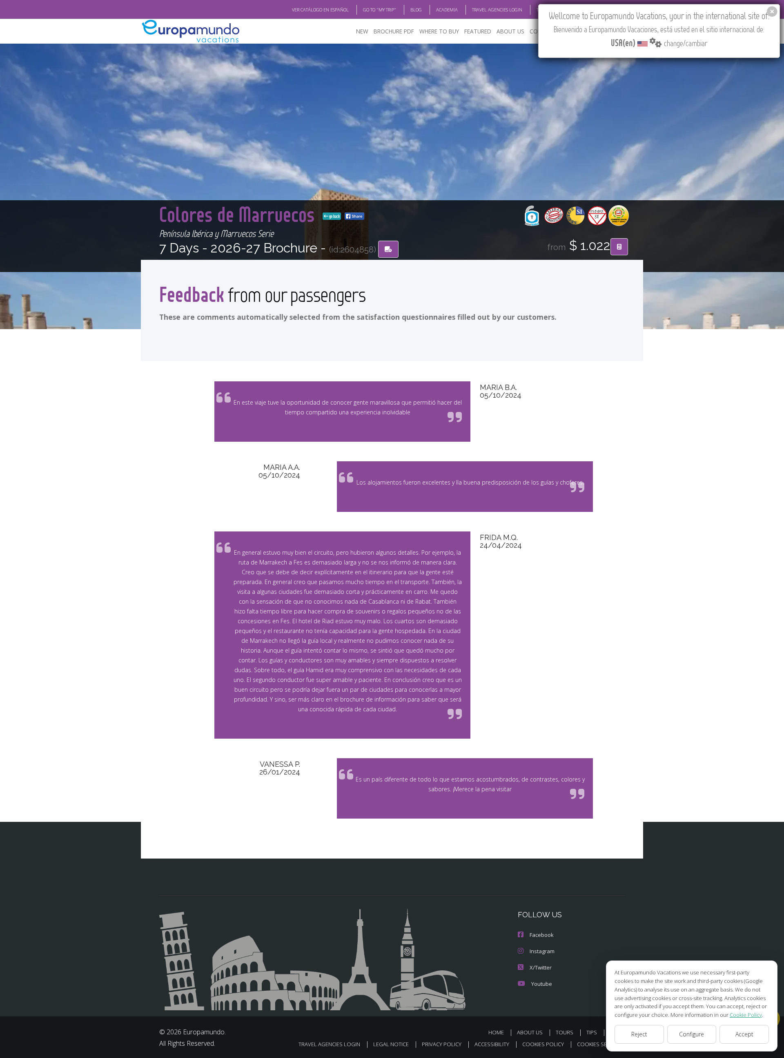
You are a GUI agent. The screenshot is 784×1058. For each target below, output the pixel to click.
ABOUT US (510, 31)
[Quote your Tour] (619, 246)
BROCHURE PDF (394, 31)
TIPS (591, 1032)
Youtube (541, 983)
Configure (691, 1034)
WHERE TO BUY (439, 31)
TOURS (564, 1032)
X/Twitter (541, 967)
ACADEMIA (447, 10)
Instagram (542, 951)
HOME (496, 1032)
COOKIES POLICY (543, 1044)
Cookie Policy (746, 1014)
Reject (639, 1034)
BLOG (416, 10)
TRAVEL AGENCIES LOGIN (497, 10)
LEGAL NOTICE (391, 1044)
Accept (744, 1034)
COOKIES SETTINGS (601, 1044)
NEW (362, 31)
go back (334, 216)
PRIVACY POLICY (441, 1044)
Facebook (542, 934)
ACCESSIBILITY (491, 1044)
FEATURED (477, 31)
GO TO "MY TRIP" (379, 10)
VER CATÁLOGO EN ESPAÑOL (320, 10)
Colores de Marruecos (239, 214)
